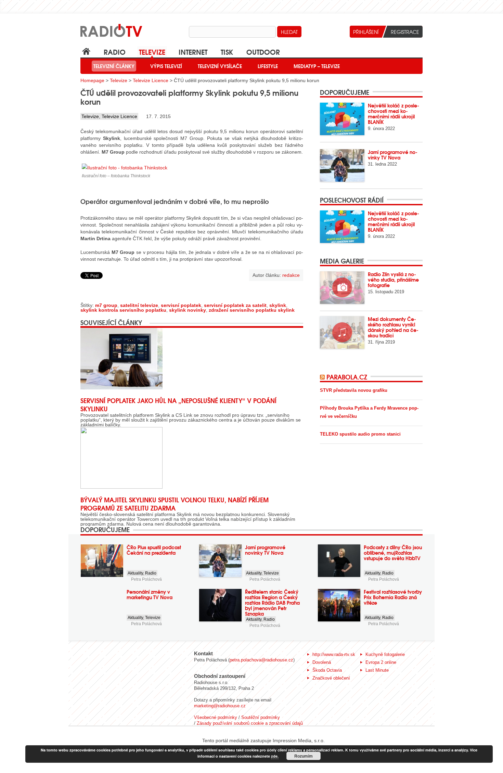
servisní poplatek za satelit (235, 305)
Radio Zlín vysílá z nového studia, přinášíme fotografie (393, 279)
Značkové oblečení (331, 678)
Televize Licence (150, 80)
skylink (277, 305)
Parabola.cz (346, 377)
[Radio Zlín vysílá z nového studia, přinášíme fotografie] (342, 287)
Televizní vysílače (220, 66)
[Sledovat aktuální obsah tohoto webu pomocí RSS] (323, 377)
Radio (115, 51)
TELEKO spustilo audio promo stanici (360, 434)
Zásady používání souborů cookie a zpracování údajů (250, 723)
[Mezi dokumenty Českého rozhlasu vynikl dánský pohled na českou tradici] (342, 332)
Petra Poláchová (146, 579)
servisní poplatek (181, 305)
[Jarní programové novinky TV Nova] (342, 165)
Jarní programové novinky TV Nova (392, 154)
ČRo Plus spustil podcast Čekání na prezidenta (154, 549)
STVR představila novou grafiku (353, 390)
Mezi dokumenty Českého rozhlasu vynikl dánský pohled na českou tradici (393, 327)
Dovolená (321, 662)
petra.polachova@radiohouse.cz (261, 659)
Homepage (92, 80)
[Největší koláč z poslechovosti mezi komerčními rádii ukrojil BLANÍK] (342, 119)
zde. (275, 756)
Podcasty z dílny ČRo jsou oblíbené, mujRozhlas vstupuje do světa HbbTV (393, 552)
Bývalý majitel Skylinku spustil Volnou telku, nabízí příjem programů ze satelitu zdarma (174, 504)
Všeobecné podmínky (215, 717)
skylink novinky (187, 310)
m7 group (106, 305)
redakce (291, 275)
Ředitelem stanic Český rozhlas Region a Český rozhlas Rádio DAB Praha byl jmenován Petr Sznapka (272, 602)
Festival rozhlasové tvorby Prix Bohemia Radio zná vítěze (393, 597)
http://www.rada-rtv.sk (333, 654)
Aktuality (135, 573)
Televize (152, 51)
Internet (193, 51)
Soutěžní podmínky (260, 717)
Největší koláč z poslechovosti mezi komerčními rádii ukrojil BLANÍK (393, 114)
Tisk (227, 51)
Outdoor (263, 51)
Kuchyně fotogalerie (385, 654)
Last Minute (377, 670)
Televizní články (113, 66)
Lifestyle (268, 66)
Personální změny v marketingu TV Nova (149, 594)
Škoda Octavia (327, 670)
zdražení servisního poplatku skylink (252, 310)
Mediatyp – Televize (317, 66)
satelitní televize (139, 305)
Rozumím (303, 756)
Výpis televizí (166, 66)
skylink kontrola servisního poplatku (123, 310)
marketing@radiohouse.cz (220, 705)
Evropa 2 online (380, 662)
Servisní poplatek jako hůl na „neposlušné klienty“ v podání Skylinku (178, 404)
